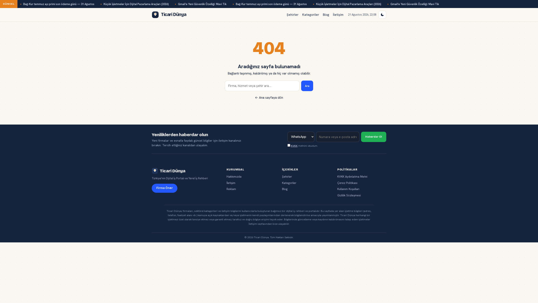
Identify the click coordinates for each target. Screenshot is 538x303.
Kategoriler (310, 15)
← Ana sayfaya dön (269, 97)
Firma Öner (164, 188)
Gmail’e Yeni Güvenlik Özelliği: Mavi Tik (202, 4)
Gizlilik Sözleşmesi (349, 195)
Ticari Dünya (172, 170)
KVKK (294, 146)
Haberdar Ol (373, 136)
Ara (307, 86)
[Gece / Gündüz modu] (382, 15)
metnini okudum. (304, 146)
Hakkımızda (234, 176)
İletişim (338, 15)
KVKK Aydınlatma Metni (352, 176)
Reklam (231, 189)
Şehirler (292, 15)
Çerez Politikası (347, 183)
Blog (326, 15)
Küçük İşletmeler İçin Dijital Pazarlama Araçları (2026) (136, 4)
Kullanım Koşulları (348, 189)
